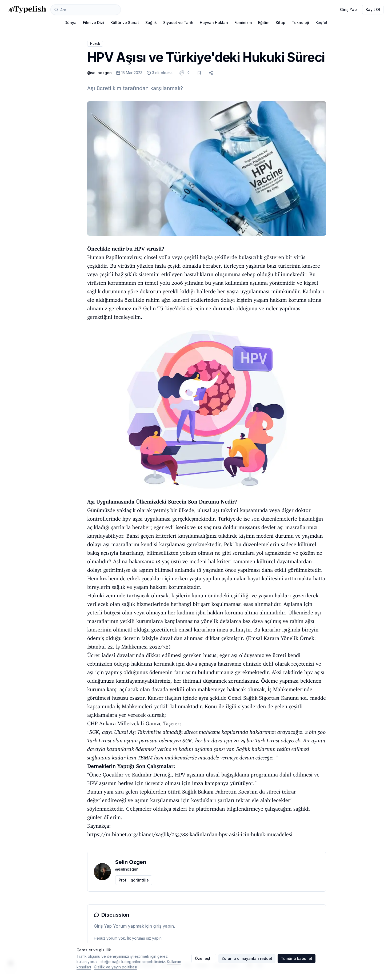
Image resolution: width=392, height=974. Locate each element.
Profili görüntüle (134, 880)
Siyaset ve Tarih (178, 22)
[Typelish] (27, 9)
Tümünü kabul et (296, 958)
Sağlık (151, 22)
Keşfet (321, 22)
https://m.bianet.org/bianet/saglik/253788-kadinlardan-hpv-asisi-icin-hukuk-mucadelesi (190, 834)
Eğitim (263, 22)
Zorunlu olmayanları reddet (247, 958)
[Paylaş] (211, 73)
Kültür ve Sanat (124, 22)
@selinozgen (99, 72)
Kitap (280, 22)
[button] (188, 72)
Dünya (71, 22)
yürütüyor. (242, 783)
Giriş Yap (348, 9)
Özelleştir (204, 958)
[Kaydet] (199, 73)
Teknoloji (300, 22)
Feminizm (243, 22)
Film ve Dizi (93, 22)
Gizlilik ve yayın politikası (115, 967)
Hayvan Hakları (214, 22)
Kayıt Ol (373, 9)
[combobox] (85, 9)
